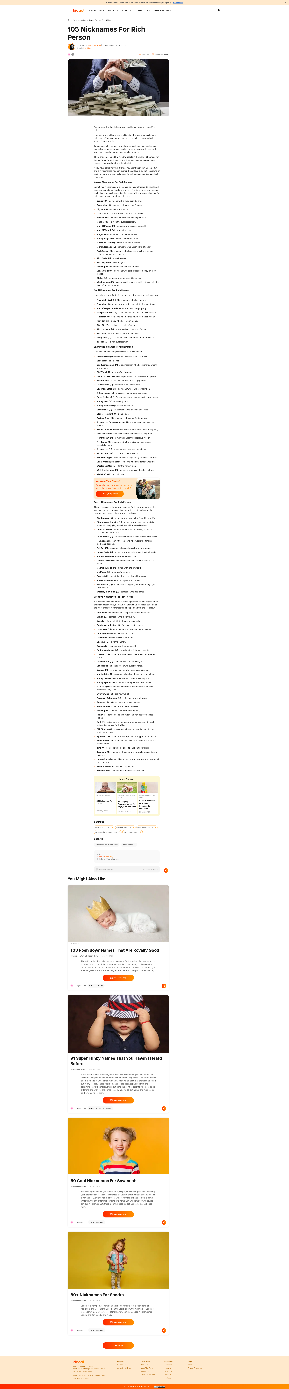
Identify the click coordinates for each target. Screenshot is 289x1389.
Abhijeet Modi (79, 1069)
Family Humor (142, 10)
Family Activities (95, 10)
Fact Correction (152, 869)
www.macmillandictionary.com (106, 832)
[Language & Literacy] (69, 54)
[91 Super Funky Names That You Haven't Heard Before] (118, 1023)
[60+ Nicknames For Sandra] (118, 1260)
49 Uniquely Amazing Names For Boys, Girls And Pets (127, 804)
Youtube (167, 1378)
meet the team (147, 1368)
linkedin (167, 1375)
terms (190, 1365)
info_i (73, 54)
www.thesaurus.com (102, 827)
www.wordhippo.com (145, 827)
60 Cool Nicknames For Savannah (103, 1180)
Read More (178, 2)
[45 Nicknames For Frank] (105, 787)
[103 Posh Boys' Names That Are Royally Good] (118, 913)
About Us (144, 1365)
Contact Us (121, 1365)
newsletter (145, 1371)
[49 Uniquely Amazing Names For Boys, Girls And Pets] (127, 787)
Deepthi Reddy (79, 1186)
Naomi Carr (87, 48)
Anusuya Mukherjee (94, 45)
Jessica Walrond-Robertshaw (85, 956)
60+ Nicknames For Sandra (97, 1294)
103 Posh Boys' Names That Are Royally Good (114, 950)
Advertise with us (124, 1368)
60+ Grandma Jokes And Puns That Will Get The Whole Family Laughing (138, 2)
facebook (168, 1365)
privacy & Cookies (195, 1368)
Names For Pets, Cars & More (126, 796)
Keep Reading (120, 978)
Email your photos (110, 494)
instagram (168, 1371)
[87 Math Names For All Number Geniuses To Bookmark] (148, 787)
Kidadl (69, 20)
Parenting (126, 10)
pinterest (167, 1368)
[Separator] (166, 870)
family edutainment (148, 1375)
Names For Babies (103, 795)
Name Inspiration (161, 10)
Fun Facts (112, 10)
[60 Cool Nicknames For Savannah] (118, 1145)
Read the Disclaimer (106, 869)
